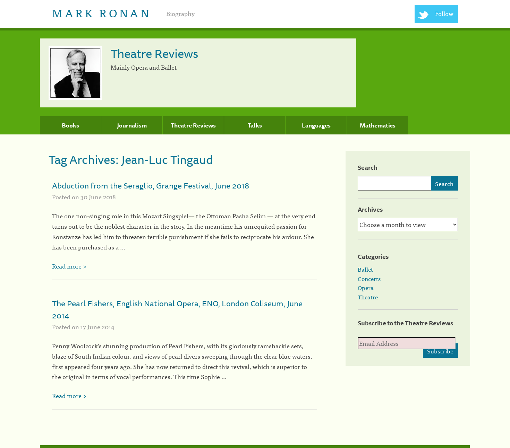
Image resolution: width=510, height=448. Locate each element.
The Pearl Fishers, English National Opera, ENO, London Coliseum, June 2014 (177, 309)
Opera (366, 287)
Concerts (369, 278)
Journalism (132, 125)
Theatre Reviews (193, 125)
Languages (316, 125)
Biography (180, 13)
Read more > (69, 266)
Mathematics (378, 125)
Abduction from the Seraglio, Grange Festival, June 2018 (150, 185)
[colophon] (255, 446)
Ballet (365, 269)
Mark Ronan (101, 12)
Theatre (368, 296)
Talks (255, 125)
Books (70, 125)
